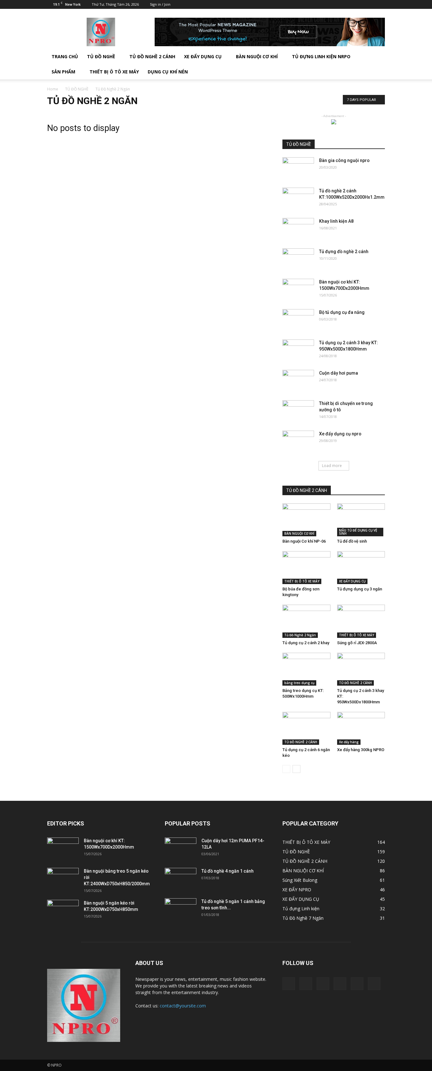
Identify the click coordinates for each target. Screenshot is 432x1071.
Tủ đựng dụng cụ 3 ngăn (359, 589)
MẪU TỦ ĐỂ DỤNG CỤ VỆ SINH (358, 532)
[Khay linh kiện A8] (298, 229)
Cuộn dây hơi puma (338, 373)
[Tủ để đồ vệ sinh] (361, 519)
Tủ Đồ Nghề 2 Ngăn (300, 635)
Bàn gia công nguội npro (344, 160)
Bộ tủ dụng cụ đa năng (342, 312)
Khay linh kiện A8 (336, 221)
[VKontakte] (369, 4)
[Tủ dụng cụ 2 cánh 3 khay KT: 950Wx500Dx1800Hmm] (298, 350)
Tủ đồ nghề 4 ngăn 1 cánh (227, 871)
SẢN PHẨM (63, 72)
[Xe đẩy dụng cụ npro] (298, 442)
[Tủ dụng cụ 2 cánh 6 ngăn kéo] (306, 728)
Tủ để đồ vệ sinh (352, 541)
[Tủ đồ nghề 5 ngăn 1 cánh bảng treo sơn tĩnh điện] (180, 909)
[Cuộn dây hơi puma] (298, 381)
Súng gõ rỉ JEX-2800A (357, 642)
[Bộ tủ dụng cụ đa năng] (298, 320)
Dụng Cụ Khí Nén (168, 72)
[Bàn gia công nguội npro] (298, 168)
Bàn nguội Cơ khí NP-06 (304, 541)
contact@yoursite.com (183, 1006)
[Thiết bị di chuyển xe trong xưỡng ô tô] (298, 411)
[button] (377, 64)
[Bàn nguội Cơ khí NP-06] (306, 519)
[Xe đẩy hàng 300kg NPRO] (361, 728)
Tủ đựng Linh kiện (300, 909)
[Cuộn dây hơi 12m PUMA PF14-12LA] (180, 848)
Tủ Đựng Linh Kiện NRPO (321, 56)
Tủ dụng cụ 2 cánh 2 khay (305, 642)
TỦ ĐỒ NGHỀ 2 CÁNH (152, 56)
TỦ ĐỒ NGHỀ (101, 56)
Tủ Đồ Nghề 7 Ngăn (303, 918)
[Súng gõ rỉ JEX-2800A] (361, 621)
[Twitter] (349, 4)
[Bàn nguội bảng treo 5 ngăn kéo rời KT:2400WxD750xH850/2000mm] (63, 879)
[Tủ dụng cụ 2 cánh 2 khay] (306, 621)
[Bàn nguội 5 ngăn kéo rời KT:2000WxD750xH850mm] (63, 911)
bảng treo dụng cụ (299, 683)
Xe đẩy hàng (349, 742)
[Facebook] (328, 4)
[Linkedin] (338, 4)
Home (52, 89)
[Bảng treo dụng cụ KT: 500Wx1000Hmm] (306, 669)
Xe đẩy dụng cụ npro (340, 433)
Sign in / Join (160, 4)
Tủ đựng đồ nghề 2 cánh (343, 251)
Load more (332, 465)
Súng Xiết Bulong (299, 880)
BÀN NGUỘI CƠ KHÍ (257, 56)
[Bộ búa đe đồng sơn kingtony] (306, 567)
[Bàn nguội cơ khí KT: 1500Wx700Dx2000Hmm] (298, 290)
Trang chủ (65, 56)
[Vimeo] (359, 4)
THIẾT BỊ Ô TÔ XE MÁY (301, 581)
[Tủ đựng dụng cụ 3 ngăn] (361, 567)
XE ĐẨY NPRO (296, 890)
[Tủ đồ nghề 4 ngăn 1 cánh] (180, 879)
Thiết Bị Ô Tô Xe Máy (114, 72)
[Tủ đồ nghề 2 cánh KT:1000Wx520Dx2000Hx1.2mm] (298, 199)
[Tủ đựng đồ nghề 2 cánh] (298, 259)
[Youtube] (380, 4)
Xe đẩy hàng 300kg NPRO (360, 749)
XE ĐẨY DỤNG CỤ (203, 56)
